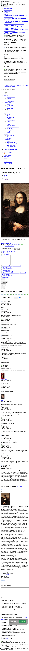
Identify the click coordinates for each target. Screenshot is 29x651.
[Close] (1, 582)
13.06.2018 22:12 (5, 458)
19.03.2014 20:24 (5, 304)
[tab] (5, 175)
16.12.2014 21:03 (5, 381)
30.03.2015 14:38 (5, 410)
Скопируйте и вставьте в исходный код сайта (13, 629)
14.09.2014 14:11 (5, 360)
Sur (11, 647)
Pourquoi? (20, 486)
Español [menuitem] (14, 85)
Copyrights (10, 649)
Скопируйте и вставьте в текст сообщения (12, 634)
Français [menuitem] (19, 85)
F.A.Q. (8, 647)
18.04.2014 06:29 (5, 338)
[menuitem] (27, 85)
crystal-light (4, 379)
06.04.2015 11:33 (5, 420)
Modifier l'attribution (6, 243)
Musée (7, 93)
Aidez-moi (3, 647)
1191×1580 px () (17, 244)
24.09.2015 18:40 (5, 429)
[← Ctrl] (5, 254)
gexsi (2, 400)
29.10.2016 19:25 (5, 448)
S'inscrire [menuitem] (12, 86)
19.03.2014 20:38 (5, 330)
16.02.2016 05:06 (5, 438)
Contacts (14, 647)
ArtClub (8, 110)
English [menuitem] (10, 85)
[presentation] (16, 181)
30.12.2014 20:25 (5, 389)
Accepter (23, 621)
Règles (9, 648)
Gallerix (7, 638)
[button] (8, 8)
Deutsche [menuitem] (23, 85)
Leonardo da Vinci (9, 246)
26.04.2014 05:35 (5, 350)
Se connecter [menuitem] (7, 86)
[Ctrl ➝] (11, 266)
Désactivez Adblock (5, 574)
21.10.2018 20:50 (5, 468)
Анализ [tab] (6, 179)
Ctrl (15, 248)
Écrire (16, 297)
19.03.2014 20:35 (5, 322)
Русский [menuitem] (6, 85)
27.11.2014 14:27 (5, 368)
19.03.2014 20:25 (5, 312)
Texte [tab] (5, 178)
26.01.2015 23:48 (5, 401)
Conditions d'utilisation (16, 648)
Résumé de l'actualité (9, 79)
